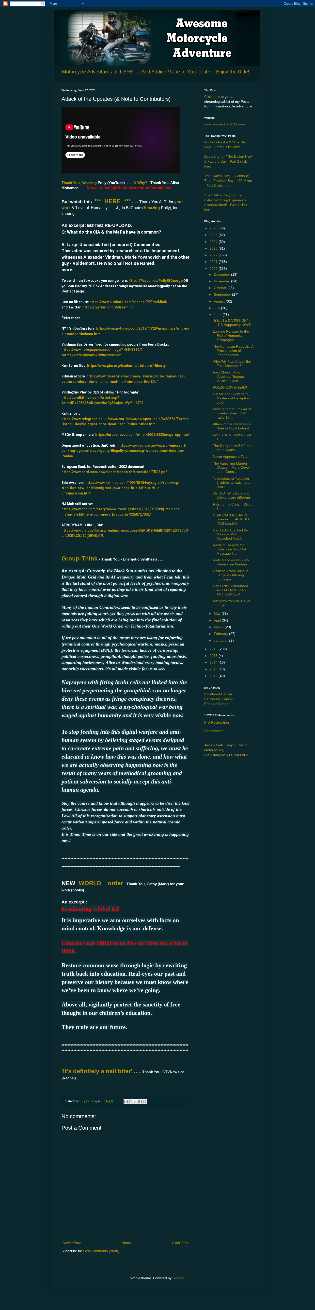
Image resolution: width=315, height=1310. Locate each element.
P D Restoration (216, 722)
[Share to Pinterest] (144, 1101)
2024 (214, 242)
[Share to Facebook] (140, 1101)
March (219, 627)
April (218, 620)
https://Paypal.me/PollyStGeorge (156, 281)
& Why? (140, 183)
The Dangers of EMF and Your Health (232, 448)
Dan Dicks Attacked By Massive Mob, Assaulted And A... (230, 534)
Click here (212, 97)
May (217, 613)
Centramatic (213, 731)
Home (126, 1243)
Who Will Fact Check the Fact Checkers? (232, 363)
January (220, 640)
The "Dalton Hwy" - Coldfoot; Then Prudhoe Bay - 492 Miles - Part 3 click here (228, 180)
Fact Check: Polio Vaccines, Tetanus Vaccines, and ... (229, 376)
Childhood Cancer (218, 694)
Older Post (180, 1243)
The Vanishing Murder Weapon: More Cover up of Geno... (231, 467)
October (220, 288)
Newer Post (72, 1243)
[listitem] (125, 546)
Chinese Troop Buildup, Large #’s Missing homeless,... (231, 575)
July (217, 308)
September (223, 294)
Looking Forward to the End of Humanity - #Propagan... (231, 335)
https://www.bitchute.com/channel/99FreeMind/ (128, 302)
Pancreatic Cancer (218, 699)
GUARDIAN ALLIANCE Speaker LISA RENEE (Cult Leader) (231, 519)
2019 (214, 649)
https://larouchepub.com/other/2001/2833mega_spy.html (142, 435)
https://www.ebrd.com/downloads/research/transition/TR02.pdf (114, 472)
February (221, 634)
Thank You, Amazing (80, 183)
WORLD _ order (101, 883)
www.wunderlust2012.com (224, 124)
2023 (214, 248)
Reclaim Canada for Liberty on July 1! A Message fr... (229, 549)
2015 (214, 656)
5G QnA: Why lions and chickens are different (231, 495)
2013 (214, 669)
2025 (214, 235)
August (220, 301)
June (218, 315)
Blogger (178, 1278)
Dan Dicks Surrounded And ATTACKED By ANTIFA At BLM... (230, 590)
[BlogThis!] (130, 1101)
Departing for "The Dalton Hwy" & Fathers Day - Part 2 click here (228, 161)
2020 (214, 269)
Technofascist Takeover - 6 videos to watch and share (232, 482)
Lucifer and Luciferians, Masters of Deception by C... (231, 398)
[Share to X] (135, 1101)
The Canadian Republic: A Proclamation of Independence (233, 350)
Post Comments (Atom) (101, 1251)
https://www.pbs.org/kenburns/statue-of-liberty (126, 366)
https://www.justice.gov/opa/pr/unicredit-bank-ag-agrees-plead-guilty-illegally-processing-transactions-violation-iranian (124, 450)
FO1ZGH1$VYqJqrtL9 (230, 387)
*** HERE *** (112, 201)
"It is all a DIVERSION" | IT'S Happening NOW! (232, 323)
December (222, 274)
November (222, 281)
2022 (214, 255)
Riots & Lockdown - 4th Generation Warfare (231, 562)
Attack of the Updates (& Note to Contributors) (232, 426)
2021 (214, 262)
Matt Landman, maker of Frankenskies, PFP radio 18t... (232, 413)
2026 (214, 228)
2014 (214, 662)
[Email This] (126, 1101)
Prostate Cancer (217, 704)
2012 (214, 676)
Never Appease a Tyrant (232, 457)
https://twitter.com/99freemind (108, 307)
